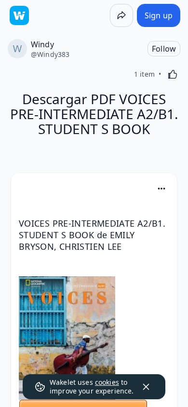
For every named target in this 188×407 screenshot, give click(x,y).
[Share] (121, 15)
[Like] (172, 74)
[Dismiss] (146, 386)
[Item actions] (161, 188)
